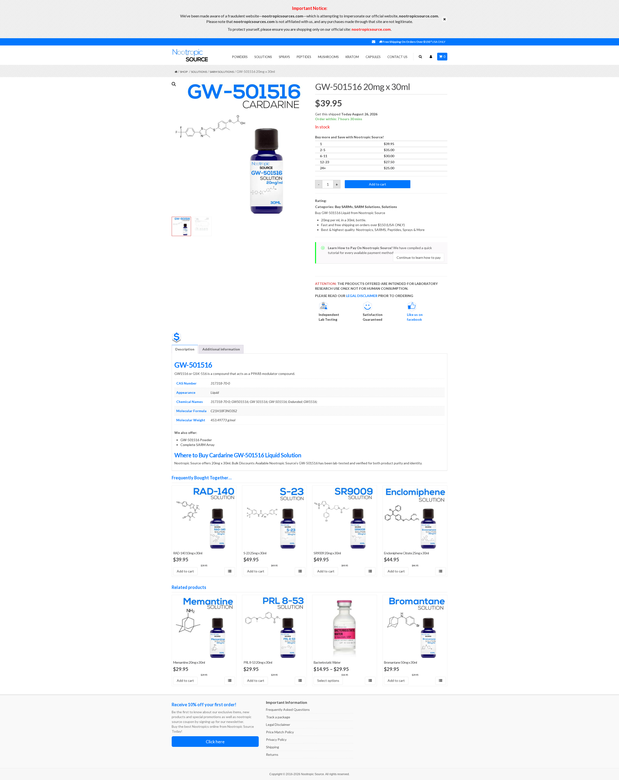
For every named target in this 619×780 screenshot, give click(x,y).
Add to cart (377, 184)
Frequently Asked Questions (288, 709)
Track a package (278, 717)
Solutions (263, 57)
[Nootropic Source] (190, 55)
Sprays (284, 57)
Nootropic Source (312, 774)
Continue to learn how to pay (419, 257)
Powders (240, 57)
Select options (328, 680)
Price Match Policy (280, 732)
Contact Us (397, 57)
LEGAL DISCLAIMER (361, 296)
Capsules (373, 57)
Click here (215, 741)
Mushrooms (328, 57)
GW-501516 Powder (196, 440)
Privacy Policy (276, 739)
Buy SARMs (344, 207)
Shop (184, 72)
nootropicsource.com (371, 29)
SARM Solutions (222, 72)
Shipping (272, 747)
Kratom (352, 57)
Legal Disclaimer (278, 724)
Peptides (304, 57)
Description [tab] (184, 349)
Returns (272, 754)
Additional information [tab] (221, 349)
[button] (173, 84)
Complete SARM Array (197, 445)
